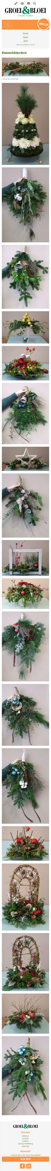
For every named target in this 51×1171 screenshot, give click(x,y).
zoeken (25, 1141)
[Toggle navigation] (7, 24)
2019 (26, 41)
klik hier (26, 1159)
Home (25, 33)
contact (25, 1138)
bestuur (25, 1136)
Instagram (28, 1166)
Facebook (22, 1166)
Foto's (25, 37)
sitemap (25, 1146)
